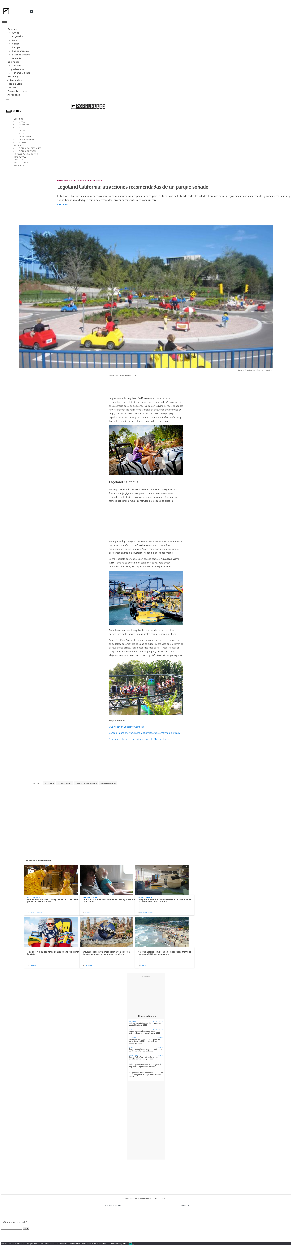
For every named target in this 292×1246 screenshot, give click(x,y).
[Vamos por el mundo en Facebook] (7, 111)
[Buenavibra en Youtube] (17, 111)
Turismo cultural (21, 73)
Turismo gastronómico (19, 67)
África (15, 32)
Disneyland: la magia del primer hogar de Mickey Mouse (139, 739)
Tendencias (132, 1037)
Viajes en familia (94, 180)
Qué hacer (13, 62)
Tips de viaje (15, 83)
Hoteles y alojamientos (14, 78)
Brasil (140, 950)
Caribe (16, 43)
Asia (14, 40)
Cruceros (13, 87)
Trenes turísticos (17, 91)
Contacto (185, 1205)
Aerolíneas (14, 94)
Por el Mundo (63, 180)
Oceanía (16, 58)
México (131, 1029)
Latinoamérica (20, 51)
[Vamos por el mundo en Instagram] (10, 111)
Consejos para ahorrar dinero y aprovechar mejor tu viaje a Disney (144, 732)
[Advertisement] (112, 216)
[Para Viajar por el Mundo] (88, 106)
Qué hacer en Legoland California (127, 726)
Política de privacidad (112, 1205)
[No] (133, 1244)
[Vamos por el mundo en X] (14, 111)
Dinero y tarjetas (134, 1055)
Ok (130, 1244)
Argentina (18, 36)
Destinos (12, 29)
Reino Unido (87, 950)
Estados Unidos (21, 54)
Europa (16, 47)
